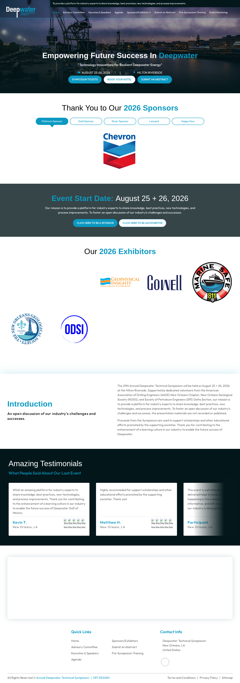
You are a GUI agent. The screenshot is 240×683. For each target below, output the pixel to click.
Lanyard (154, 121)
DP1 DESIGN (101, 678)
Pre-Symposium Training (192, 12)
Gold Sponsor (86, 121)
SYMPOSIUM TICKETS (85, 79)
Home (56, 12)
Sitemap (227, 678)
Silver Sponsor (120, 121)
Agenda (119, 12)
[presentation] (205, 466)
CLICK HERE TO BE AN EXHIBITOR (142, 223)
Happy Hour (188, 121)
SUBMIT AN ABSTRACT (154, 79)
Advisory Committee (74, 12)
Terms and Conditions (181, 678)
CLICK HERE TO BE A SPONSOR (95, 223)
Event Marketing (218, 12)
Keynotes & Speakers (99, 12)
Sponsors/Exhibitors (137, 12)
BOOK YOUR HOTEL (119, 79)
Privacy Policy (209, 678)
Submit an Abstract (165, 12)
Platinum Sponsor (52, 121)
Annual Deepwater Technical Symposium (62, 678)
